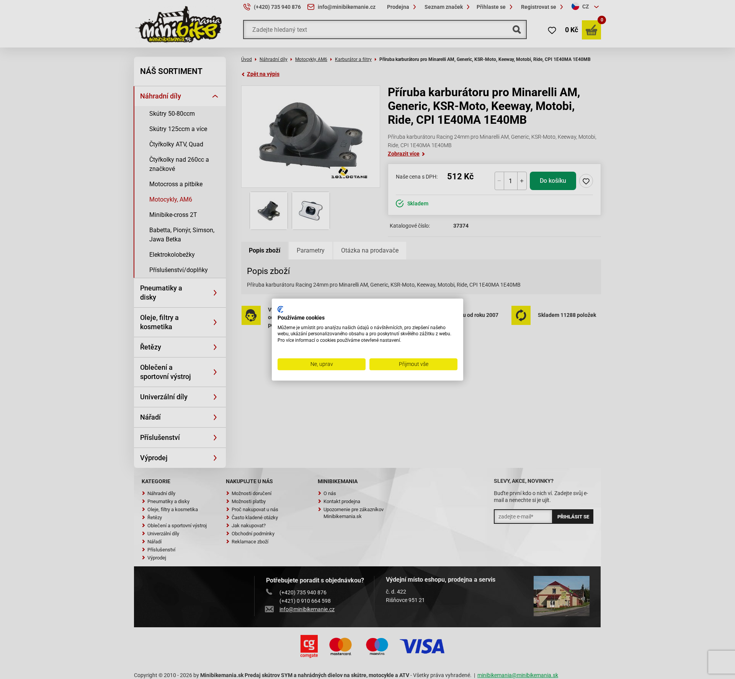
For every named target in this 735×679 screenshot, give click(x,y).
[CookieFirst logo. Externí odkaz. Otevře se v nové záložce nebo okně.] (280, 309)
